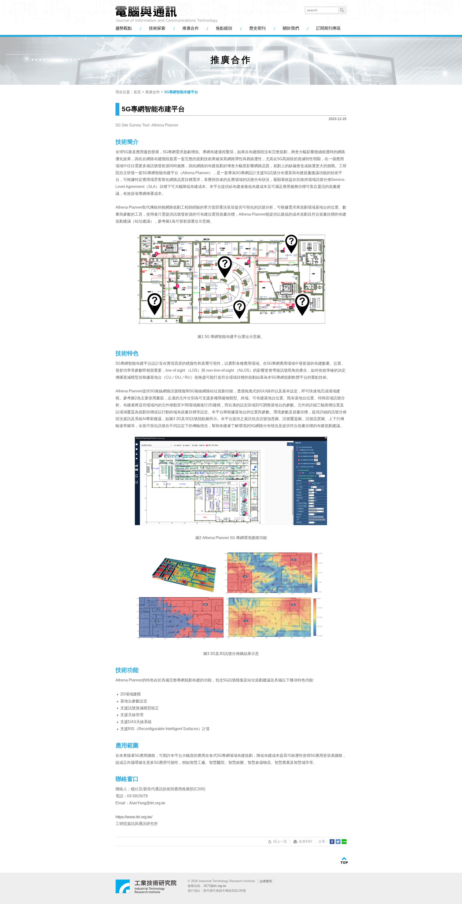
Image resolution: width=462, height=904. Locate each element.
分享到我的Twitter (338, 841)
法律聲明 (265, 881)
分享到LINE (344, 841)
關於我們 (291, 28)
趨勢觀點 (124, 28)
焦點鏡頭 (224, 28)
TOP (344, 860)
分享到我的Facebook (332, 841)
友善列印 (305, 841)
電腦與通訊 (146, 888)
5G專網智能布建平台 (181, 92)
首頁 (137, 92)
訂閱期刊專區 (328, 28)
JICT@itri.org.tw (214, 886)
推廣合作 (190, 28)
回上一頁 (280, 841)
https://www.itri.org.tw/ (134, 817)
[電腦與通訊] (167, 14)
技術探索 (157, 28)
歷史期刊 (257, 28)
